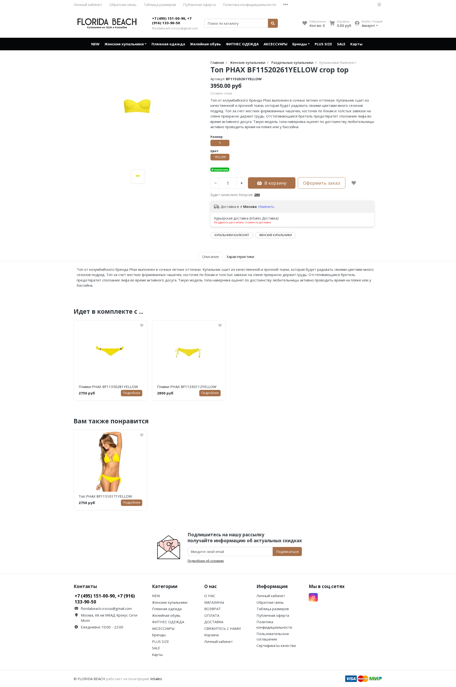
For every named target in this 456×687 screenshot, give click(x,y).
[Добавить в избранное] (354, 183)
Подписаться (287, 551)
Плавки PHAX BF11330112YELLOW (186, 386)
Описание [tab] (210, 256)
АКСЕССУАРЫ (275, 44)
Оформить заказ (321, 183)
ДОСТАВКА (213, 621)
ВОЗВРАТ (212, 608)
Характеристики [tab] (240, 256)
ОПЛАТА (211, 615)
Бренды (299, 44)
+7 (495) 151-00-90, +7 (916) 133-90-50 (171, 20)
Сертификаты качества (276, 645)
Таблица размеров (160, 4)
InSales (156, 678)
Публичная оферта (199, 4)
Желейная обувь (205, 44)
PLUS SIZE (323, 44)
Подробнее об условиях (206, 561)
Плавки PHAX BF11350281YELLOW (108, 386)
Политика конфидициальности (249, 4)
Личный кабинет (88, 4)
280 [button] (257, 194)
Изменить (266, 206)
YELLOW (220, 157)
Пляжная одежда (168, 44)
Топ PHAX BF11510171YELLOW (105, 496)
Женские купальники (124, 44)
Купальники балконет (231, 235)
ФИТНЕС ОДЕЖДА (242, 44)
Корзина (211, 634)
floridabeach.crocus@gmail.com (175, 28)
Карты (356, 44)
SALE (341, 44)
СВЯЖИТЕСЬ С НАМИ (222, 628)
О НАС (209, 595)
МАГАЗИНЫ (214, 602)
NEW (95, 44)
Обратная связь (123, 4)
